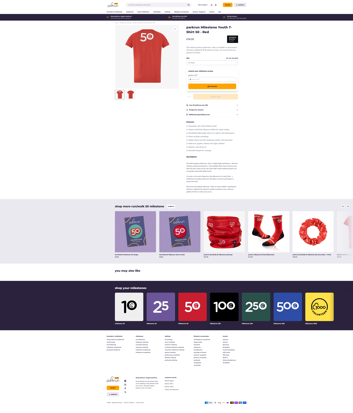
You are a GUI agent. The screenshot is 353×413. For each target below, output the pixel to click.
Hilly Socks (226, 352)
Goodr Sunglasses (229, 350)
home (116, 23)
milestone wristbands (114, 347)
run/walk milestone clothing (174, 347)
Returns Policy (169, 384)
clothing (167, 12)
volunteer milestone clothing (174, 350)
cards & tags (111, 342)
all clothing (168, 339)
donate (227, 5)
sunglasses (197, 363)
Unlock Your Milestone (172, 390)
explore (171, 206)
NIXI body (226, 355)
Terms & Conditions (129, 403)
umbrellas (197, 365)
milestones (129, 12)
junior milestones (143, 12)
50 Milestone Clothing (125, 23)
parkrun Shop (118, 403)
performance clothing (172, 355)
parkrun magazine (199, 12)
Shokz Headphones (229, 360)
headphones (198, 350)
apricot (225, 342)
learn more (243, 18)
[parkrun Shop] (113, 4)
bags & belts (198, 342)
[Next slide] (347, 206)
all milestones (140, 339)
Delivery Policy (169, 387)
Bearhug (226, 345)
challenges (157, 12)
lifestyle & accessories (181, 12)
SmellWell (226, 363)
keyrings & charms (200, 352)
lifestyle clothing (170, 357)
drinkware (197, 347)
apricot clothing (170, 352)
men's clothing (170, 342)
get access (212, 86)
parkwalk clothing (171, 360)
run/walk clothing (142, 345)
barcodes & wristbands (114, 12)
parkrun (225, 339)
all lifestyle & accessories (202, 339)
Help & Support (169, 381)
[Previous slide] (343, 206)
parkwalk (197, 360)
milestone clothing (142, 342)
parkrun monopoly (200, 357)
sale (219, 12)
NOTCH (225, 357)
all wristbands (111, 345)
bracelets (197, 345)
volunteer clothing (142, 347)
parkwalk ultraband (113, 350)
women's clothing (171, 345)
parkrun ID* (193, 75)
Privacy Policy (140, 403)
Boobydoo (226, 347)
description (191, 157)
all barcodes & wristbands (115, 339)
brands (212, 12)
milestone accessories (143, 352)
